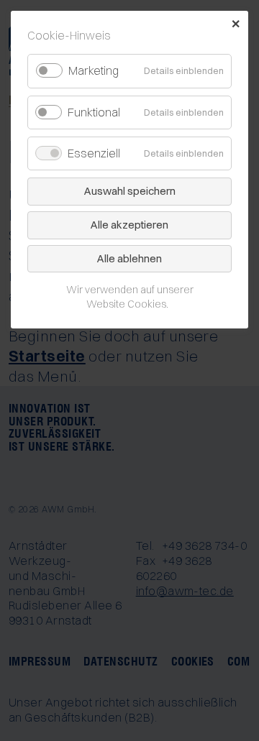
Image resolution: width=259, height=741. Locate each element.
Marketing (93, 70)
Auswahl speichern (130, 191)
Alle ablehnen (129, 258)
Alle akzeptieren (129, 224)
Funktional (94, 112)
